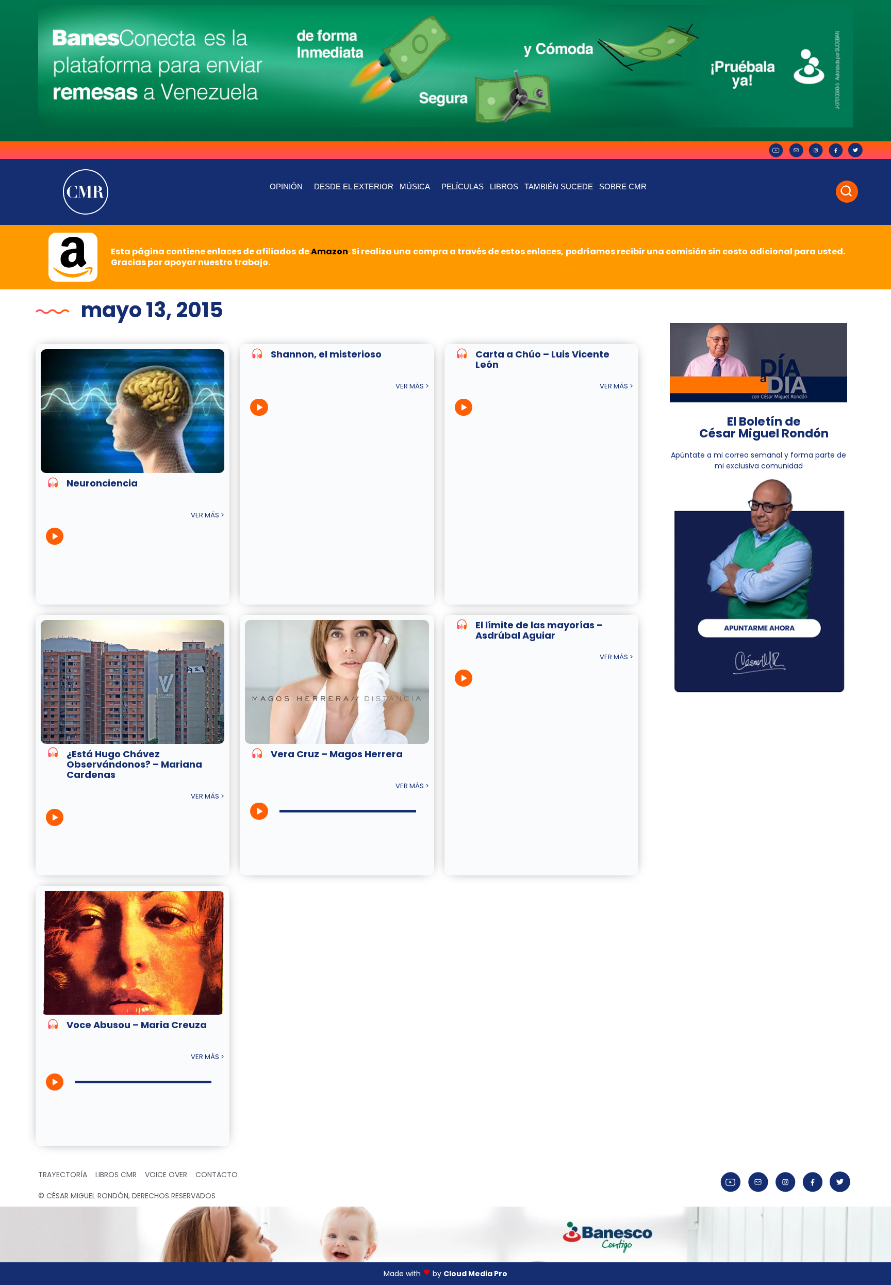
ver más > (207, 515)
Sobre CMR (623, 186)
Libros (504, 186)
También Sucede (558, 186)
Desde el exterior (353, 186)
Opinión (286, 186)
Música (415, 186)
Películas (462, 186)
